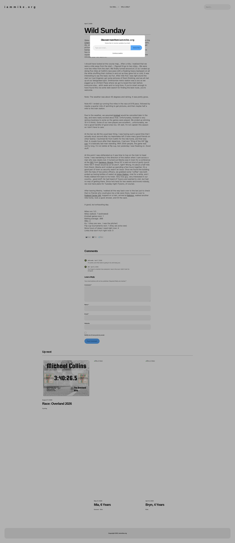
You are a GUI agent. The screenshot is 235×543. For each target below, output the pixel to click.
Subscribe (136, 48)
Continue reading (118, 53)
